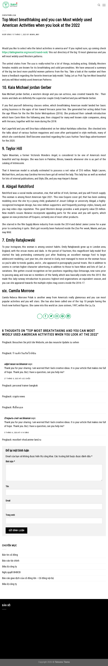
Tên (7, 486)
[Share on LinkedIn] (68, 316)
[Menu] (104, 5)
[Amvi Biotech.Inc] (16, 5)
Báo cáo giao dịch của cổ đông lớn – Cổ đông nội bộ (28, 578)
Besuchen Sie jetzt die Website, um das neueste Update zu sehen (46, 342)
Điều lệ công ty (9, 566)
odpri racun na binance (15, 364)
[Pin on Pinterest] (62, 316)
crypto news (19, 396)
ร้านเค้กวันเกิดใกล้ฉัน (24, 353)
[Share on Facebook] (45, 316)
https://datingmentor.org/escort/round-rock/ (25, 52)
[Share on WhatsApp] (39, 316)
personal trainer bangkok (25, 385)
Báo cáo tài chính (10, 560)
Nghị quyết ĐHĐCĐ (11, 572)
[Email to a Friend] (56, 316)
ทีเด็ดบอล (18, 407)
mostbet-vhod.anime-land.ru (27, 439)
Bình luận (10, 461)
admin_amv (34, 34)
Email (8, 500)
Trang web (10, 515)
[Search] (99, 5)
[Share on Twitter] (51, 316)
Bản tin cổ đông (10, 554)
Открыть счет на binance (17, 418)
